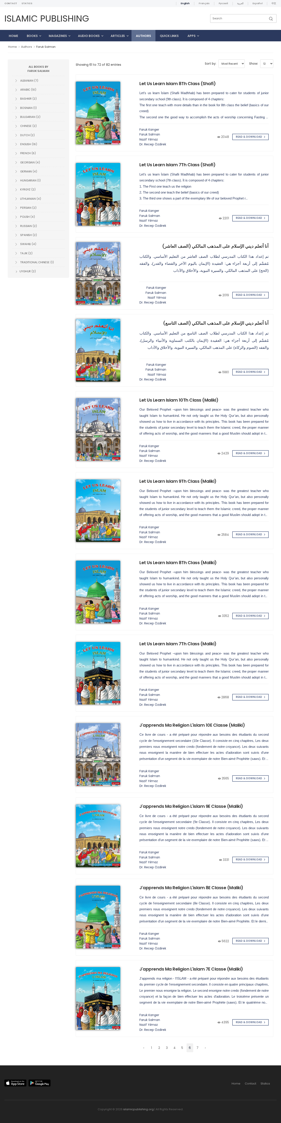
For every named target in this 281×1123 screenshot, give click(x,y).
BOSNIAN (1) (28, 108)
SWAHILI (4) (28, 244)
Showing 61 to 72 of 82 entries (98, 64)
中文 (274, 3)
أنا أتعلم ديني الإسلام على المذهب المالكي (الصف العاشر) (215, 246)
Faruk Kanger (149, 129)
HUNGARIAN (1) (30, 180)
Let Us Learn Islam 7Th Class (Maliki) (177, 644)
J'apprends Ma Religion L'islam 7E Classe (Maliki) (191, 969)
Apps (191, 36)
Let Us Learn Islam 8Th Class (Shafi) (177, 83)
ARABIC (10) (28, 90)
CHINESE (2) (28, 126)
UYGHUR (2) (27, 271)
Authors (143, 36)
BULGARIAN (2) (30, 117)
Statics (27, 3)
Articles (118, 36)
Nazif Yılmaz (148, 139)
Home (13, 36)
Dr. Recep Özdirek (152, 144)
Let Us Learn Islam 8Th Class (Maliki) (178, 562)
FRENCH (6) (28, 153)
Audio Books (89, 36)
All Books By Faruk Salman (38, 69)
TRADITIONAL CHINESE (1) (37, 262)
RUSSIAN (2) (28, 226)
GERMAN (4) (28, 171)
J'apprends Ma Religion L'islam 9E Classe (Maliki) (191, 806)
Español (257, 3)
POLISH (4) (27, 217)
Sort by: (210, 63)
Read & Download (249, 137)
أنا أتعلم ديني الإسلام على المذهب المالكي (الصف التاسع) (216, 323)
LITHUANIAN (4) (30, 199)
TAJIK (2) (26, 253)
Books (32, 36)
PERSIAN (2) (28, 208)
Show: (253, 63)
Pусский (223, 3)
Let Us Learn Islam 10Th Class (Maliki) (178, 400)
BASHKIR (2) (28, 99)
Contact (10, 3)
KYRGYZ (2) (28, 189)
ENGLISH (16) (28, 144)
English (185, 3)
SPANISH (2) (28, 235)
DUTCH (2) (27, 135)
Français (204, 3)
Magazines (58, 36)
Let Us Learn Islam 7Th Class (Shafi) (177, 165)
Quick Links (169, 36)
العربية (240, 3)
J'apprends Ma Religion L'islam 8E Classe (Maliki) (191, 887)
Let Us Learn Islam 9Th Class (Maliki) (177, 481)
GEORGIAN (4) (30, 162)
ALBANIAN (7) (29, 81)
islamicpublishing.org (138, 1109)
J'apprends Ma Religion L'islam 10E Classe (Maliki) (192, 725)
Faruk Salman (46, 47)
